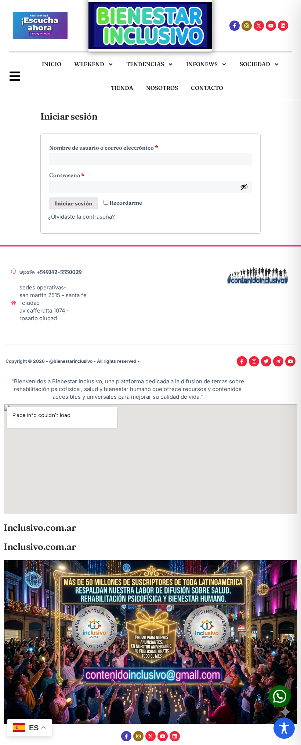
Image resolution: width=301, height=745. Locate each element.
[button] (280, 696)
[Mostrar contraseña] (244, 187)
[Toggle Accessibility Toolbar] (284, 728)
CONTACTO (207, 87)
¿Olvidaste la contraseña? (81, 216)
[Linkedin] (283, 26)
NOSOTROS (162, 87)
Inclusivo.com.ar (40, 527)
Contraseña (80, 174)
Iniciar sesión (74, 203)
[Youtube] (271, 26)
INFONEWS (202, 64)
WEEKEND (89, 64)
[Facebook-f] (234, 26)
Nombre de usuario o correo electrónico (117, 146)
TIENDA (122, 87)
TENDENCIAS (145, 64)
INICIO (51, 64)
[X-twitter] (259, 26)
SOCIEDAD (255, 64)
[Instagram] (247, 26)
